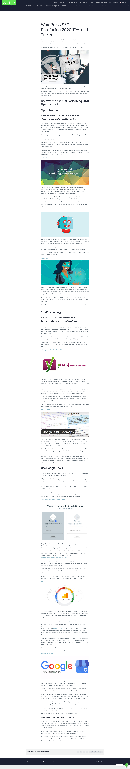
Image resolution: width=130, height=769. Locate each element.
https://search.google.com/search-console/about (54, 557)
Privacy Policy (60, 761)
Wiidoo (55, 761)
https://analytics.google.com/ (76, 621)
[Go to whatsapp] (126, 765)
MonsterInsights (57, 628)
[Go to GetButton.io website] (127, 767)
